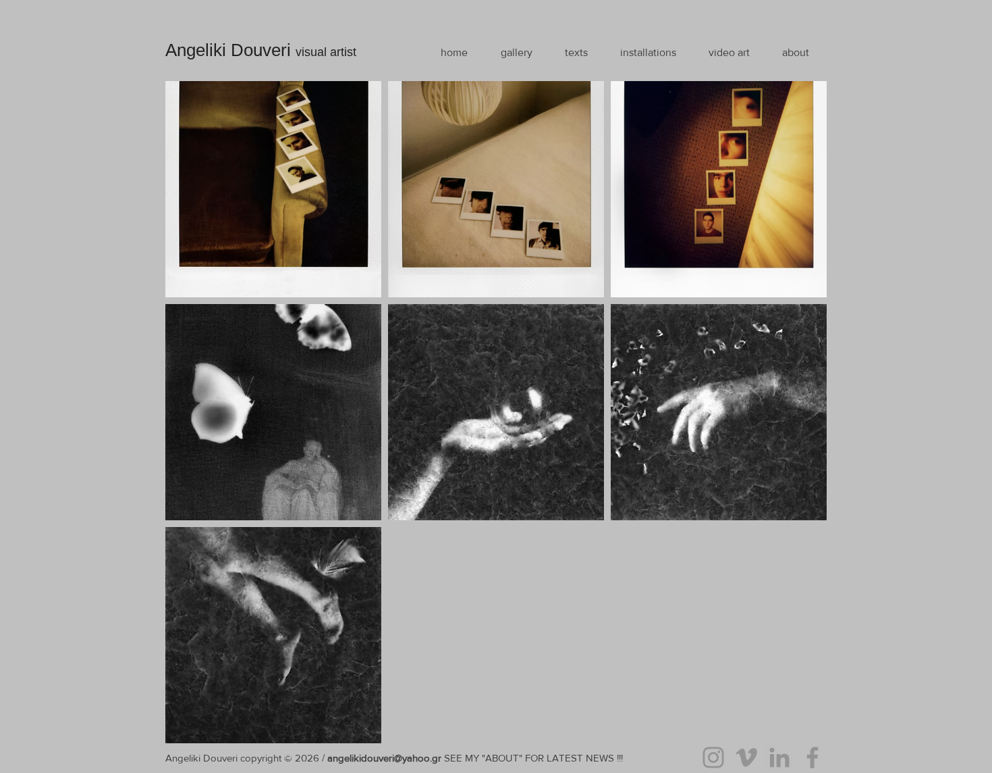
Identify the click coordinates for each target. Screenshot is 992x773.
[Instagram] (713, 757)
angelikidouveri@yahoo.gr (384, 758)
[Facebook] (812, 757)
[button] (516, 52)
